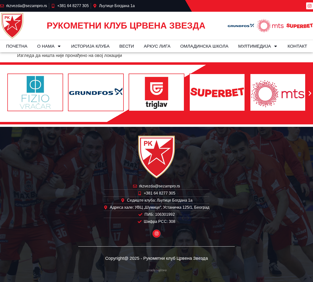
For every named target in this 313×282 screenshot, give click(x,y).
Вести (126, 46)
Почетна (16, 46)
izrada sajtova (157, 270)
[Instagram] (309, 5)
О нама (46, 46)
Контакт (297, 46)
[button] (3, 93)
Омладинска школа (204, 46)
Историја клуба (90, 46)
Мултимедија (254, 46)
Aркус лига (157, 46)
